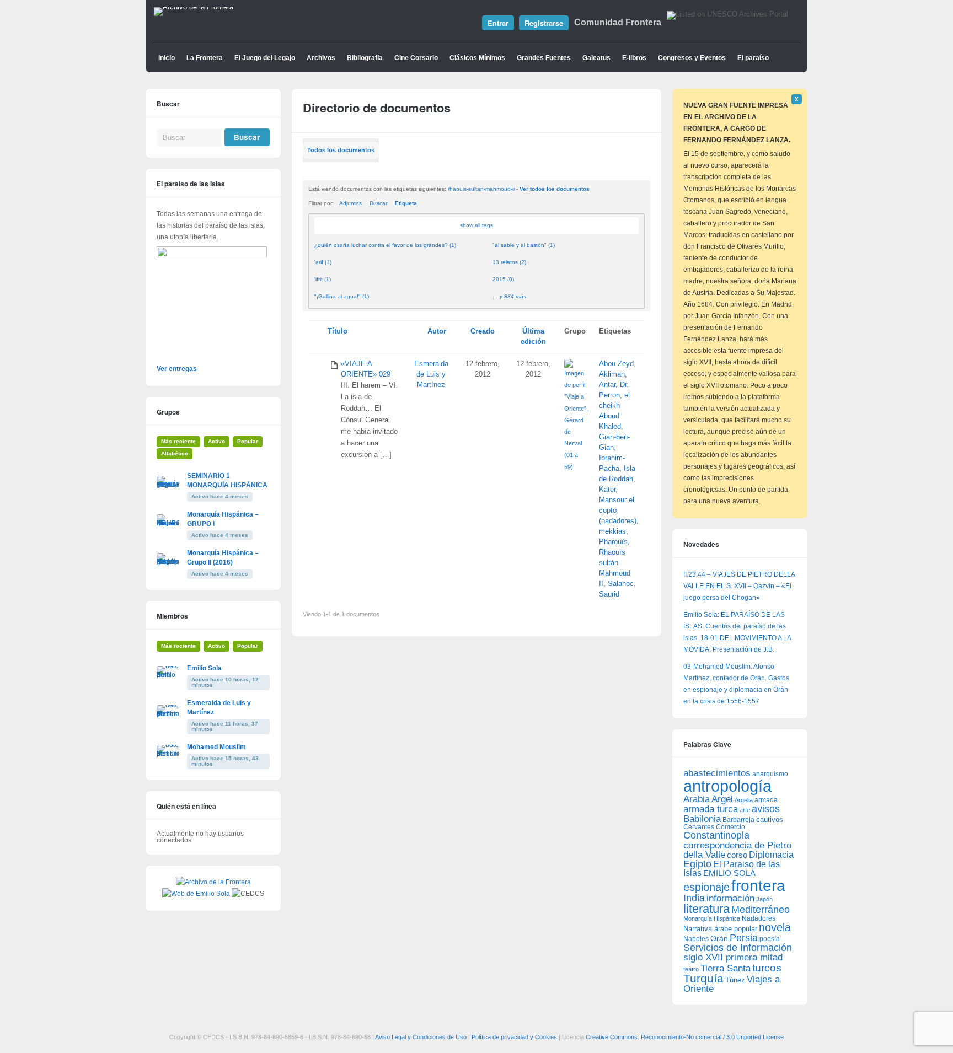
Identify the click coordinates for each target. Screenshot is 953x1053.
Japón (764, 899)
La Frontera (204, 58)
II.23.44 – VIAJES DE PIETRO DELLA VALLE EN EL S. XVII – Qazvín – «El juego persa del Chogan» (739, 586)
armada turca (710, 809)
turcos (766, 968)
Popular (247, 441)
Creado (482, 331)
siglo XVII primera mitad (733, 957)
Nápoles (696, 939)
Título (337, 331)
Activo (216, 441)
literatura (706, 909)
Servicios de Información (737, 947)
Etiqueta (406, 203)
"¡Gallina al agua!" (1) (341, 296)
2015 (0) (503, 279)
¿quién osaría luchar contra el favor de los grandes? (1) (385, 245)
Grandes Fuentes (544, 58)
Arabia (696, 799)
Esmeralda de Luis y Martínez (431, 374)
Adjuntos (350, 203)
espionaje (706, 886)
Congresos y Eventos (692, 58)
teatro (691, 969)
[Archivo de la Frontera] (193, 7)
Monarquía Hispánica (711, 918)
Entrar (498, 23)
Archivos (321, 58)
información (730, 898)
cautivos (769, 820)
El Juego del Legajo (264, 58)
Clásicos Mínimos (477, 58)
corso (737, 854)
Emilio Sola (204, 668)
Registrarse (543, 23)
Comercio (730, 826)
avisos (766, 808)
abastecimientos (717, 773)
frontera (758, 885)
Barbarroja (738, 819)
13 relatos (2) (509, 262)
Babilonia (702, 819)
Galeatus (596, 58)
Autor (436, 331)
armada (766, 800)
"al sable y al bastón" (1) (523, 245)
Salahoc (621, 584)
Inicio (166, 58)
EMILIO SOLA (729, 873)
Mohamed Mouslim (216, 747)
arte (745, 810)
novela (775, 927)
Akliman (612, 374)
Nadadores (758, 918)
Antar (607, 385)
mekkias (612, 531)
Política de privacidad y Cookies (514, 1037)
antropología (727, 786)
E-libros (634, 58)
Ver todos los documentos (555, 189)
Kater (607, 489)
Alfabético (174, 453)
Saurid (609, 594)
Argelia (744, 800)
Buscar (378, 203)
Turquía (703, 978)
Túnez (735, 980)
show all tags (476, 225)
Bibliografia (365, 58)
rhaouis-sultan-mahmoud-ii (481, 189)
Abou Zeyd (616, 364)
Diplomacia (771, 854)
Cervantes (698, 827)
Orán (719, 938)
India (694, 898)
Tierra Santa (725, 968)
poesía (769, 939)
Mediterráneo (760, 909)
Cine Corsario (416, 58)
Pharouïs (613, 542)
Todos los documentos (340, 150)
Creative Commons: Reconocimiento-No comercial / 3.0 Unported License (685, 1037)
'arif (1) (322, 262)
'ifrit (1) (322, 279)
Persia (744, 937)
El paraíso (753, 58)
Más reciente (178, 441)
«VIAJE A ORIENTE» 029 (365, 369)
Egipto (697, 863)
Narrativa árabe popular (720, 929)
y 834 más (513, 296)
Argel (722, 799)
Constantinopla (716, 835)
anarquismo (770, 773)
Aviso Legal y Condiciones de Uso (421, 1037)
